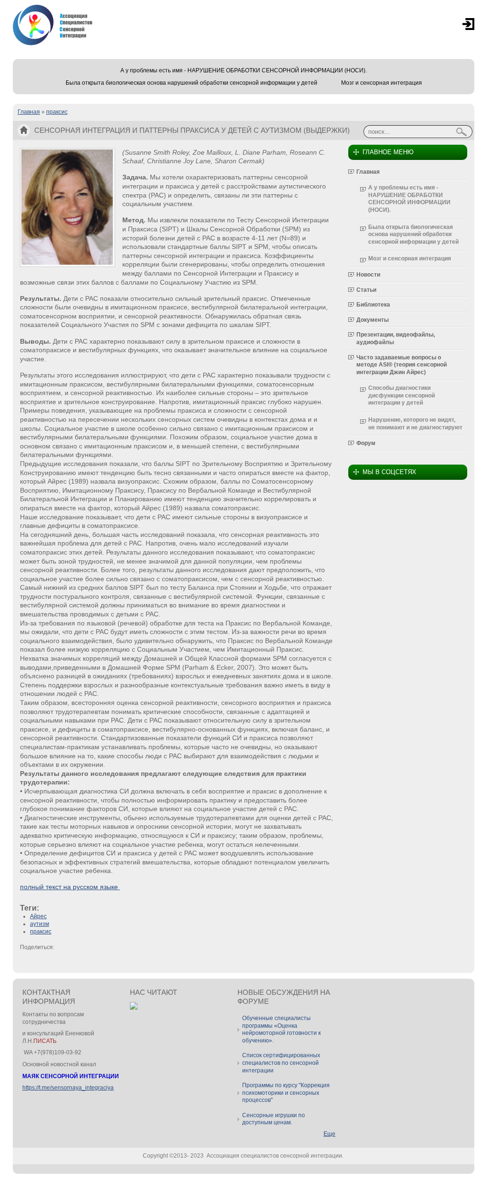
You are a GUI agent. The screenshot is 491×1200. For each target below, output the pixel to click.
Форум (365, 443)
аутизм (39, 924)
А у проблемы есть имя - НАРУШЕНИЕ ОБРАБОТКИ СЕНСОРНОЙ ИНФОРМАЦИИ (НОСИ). (243, 70)
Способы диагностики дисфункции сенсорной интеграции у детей (401, 395)
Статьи (366, 290)
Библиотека (373, 304)
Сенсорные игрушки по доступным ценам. (273, 1119)
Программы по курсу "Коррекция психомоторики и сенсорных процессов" (286, 1092)
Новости (368, 274)
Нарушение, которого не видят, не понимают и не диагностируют (415, 424)
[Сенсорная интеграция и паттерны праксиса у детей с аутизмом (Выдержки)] (67, 265)
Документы (372, 320)
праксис (57, 112)
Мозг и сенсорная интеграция (381, 82)
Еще (329, 1134)
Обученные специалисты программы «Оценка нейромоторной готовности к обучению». (281, 1029)
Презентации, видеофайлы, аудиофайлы (395, 338)
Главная (29, 112)
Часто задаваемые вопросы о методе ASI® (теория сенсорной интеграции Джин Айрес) (401, 365)
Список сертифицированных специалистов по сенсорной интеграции (281, 1062)
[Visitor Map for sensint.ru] (133, 1007)
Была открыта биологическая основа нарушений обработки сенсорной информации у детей (191, 82)
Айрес (38, 916)
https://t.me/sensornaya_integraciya (68, 1087)
